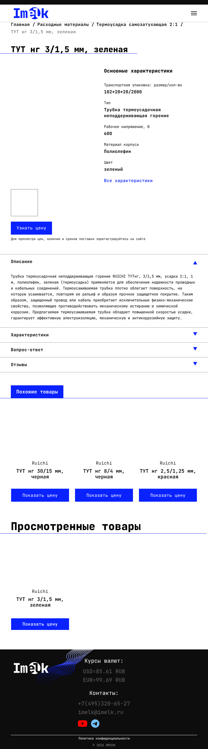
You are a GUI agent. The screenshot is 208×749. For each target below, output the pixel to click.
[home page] (31, 13)
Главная (21, 24)
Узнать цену (31, 228)
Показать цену (40, 495)
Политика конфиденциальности (104, 739)
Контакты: (104, 693)
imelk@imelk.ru (100, 712)
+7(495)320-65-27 (104, 703)
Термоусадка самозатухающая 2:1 (137, 24)
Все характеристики (128, 180)
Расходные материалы (63, 24)
